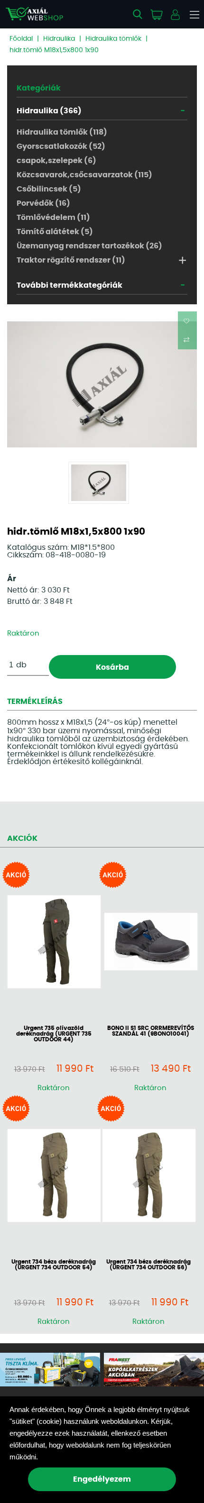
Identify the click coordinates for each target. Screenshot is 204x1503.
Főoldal (21, 39)
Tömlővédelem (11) (53, 217)
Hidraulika (59, 39)
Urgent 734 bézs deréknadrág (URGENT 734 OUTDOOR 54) (53, 1264)
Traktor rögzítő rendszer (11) (71, 260)
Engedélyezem (102, 1479)
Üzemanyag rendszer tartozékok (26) (89, 246)
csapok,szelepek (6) (56, 160)
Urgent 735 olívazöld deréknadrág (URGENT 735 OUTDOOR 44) (54, 1033)
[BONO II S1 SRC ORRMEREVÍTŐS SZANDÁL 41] (150, 942)
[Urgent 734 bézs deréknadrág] (53, 1176)
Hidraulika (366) (49, 111)
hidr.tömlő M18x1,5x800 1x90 (54, 50)
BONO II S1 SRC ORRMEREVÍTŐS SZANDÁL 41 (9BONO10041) (150, 1031)
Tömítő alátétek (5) (55, 232)
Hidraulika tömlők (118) (62, 132)
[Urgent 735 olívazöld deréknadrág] (53, 942)
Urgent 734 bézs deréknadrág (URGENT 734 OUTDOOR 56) (148, 1264)
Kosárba (112, 667)
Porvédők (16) (43, 203)
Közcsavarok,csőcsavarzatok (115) (84, 175)
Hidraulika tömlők (113, 39)
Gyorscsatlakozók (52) (61, 146)
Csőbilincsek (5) (49, 189)
